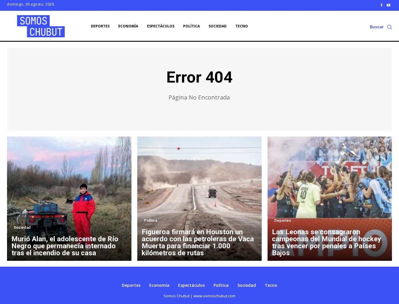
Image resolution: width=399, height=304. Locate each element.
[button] (381, 26)
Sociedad (22, 227)
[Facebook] (381, 5)
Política (150, 220)
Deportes (282, 220)
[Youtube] (388, 5)
